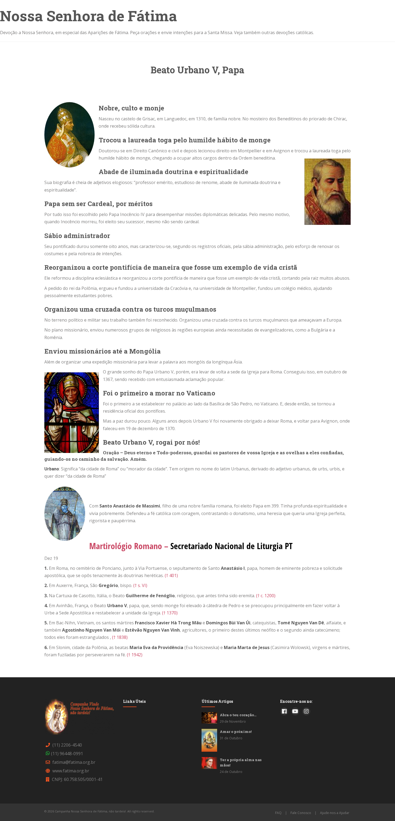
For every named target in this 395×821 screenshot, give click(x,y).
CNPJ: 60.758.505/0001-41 (77, 779)
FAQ (278, 813)
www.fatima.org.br (70, 771)
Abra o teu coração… (238, 714)
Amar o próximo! (236, 731)
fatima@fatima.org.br (73, 762)
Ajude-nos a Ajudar (334, 813)
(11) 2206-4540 (67, 745)
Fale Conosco (300, 813)
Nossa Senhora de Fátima (88, 15)
